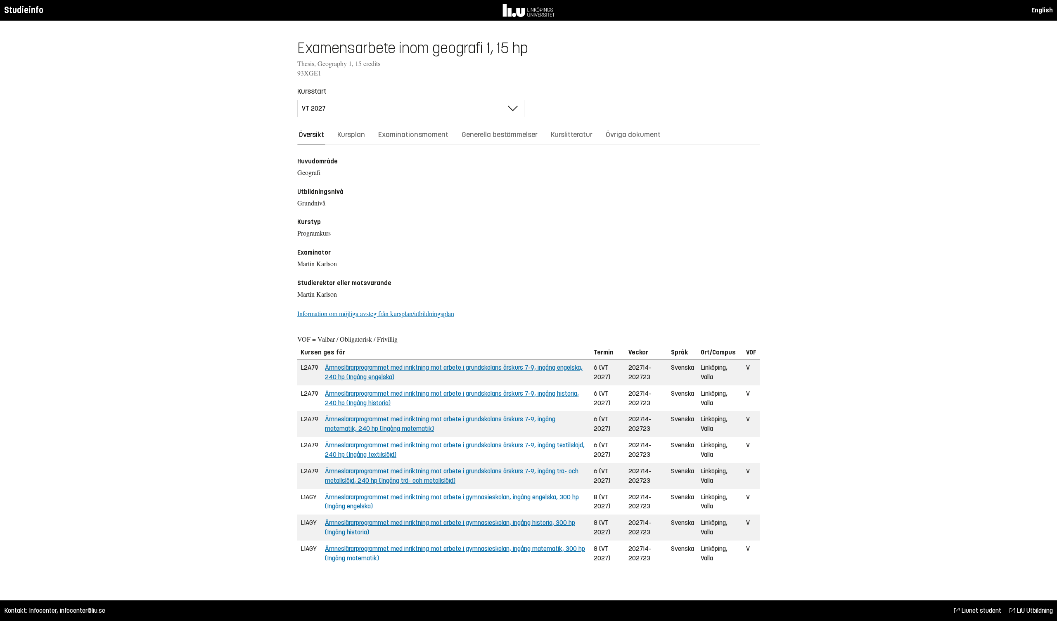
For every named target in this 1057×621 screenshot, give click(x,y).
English (1042, 10)
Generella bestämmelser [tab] (500, 134)
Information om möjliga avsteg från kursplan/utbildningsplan (375, 313)
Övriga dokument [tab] (633, 134)
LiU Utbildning (1034, 610)
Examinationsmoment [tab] (413, 134)
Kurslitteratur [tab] (571, 134)
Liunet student (980, 610)
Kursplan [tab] (351, 134)
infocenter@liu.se (82, 610)
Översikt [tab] (311, 134)
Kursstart (312, 91)
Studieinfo (23, 10)
